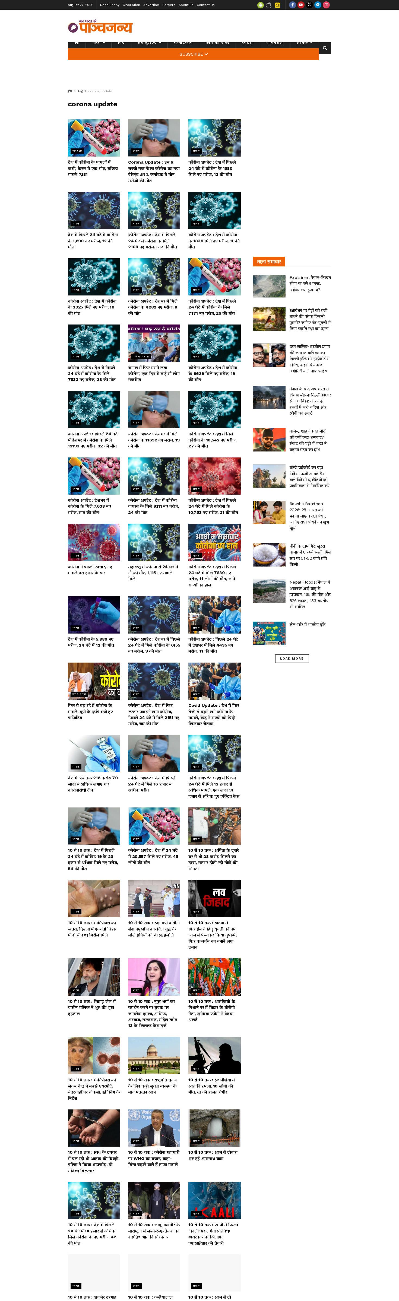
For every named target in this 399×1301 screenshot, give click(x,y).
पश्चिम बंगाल (141, 356)
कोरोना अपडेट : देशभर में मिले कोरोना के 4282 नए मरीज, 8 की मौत (153, 307)
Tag (80, 91)
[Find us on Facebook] (292, 5)
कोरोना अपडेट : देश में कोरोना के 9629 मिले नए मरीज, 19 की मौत (212, 373)
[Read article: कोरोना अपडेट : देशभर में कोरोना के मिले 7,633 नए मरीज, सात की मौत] (94, 476)
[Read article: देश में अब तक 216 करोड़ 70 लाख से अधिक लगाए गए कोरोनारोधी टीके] (94, 753)
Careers (168, 5)
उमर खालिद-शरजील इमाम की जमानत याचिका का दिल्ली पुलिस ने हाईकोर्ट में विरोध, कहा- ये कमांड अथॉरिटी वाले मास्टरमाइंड (310, 358)
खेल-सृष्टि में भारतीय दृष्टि (307, 624)
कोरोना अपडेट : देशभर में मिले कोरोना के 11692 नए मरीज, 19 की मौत (154, 439)
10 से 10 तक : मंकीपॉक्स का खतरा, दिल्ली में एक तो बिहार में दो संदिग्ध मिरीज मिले (92, 928)
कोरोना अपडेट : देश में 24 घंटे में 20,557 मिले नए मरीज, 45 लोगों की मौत (153, 856)
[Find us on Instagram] (326, 5)
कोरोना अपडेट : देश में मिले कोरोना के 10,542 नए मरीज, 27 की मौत (212, 439)
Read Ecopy (109, 5)
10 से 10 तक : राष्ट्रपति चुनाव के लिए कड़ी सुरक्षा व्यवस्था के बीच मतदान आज (152, 1086)
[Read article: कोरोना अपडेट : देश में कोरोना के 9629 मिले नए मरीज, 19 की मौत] (214, 343)
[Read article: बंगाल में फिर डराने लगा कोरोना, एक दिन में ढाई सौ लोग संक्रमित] (154, 343)
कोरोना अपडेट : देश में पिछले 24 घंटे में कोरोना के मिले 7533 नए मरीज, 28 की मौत (92, 373)
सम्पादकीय (183, 42)
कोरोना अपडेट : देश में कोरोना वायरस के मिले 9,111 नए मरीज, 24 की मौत (153, 506)
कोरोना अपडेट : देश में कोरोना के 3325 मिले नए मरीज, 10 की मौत (92, 307)
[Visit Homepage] (100, 26)
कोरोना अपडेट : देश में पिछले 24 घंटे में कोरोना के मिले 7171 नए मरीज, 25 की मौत (212, 307)
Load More (292, 658)
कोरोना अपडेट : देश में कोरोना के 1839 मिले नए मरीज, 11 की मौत (213, 240)
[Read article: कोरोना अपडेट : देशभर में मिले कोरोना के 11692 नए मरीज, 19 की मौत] (154, 409)
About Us (186, 5)
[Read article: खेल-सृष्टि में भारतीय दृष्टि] (269, 633)
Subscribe (191, 54)
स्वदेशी (248, 42)
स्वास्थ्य (77, 150)
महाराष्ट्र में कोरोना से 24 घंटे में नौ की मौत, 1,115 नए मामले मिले (153, 572)
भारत (96, 42)
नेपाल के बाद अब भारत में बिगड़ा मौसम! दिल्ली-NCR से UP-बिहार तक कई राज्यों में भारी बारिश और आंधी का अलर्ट (310, 401)
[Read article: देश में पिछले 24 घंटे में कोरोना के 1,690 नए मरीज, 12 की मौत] (94, 210)
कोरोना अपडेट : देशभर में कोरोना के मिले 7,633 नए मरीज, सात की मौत (89, 506)
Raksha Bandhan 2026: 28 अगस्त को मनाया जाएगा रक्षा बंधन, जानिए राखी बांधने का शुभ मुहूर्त (309, 516)
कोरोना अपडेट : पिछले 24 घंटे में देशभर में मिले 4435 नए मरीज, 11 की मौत (213, 645)
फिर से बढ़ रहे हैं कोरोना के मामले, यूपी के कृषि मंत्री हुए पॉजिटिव (90, 711)
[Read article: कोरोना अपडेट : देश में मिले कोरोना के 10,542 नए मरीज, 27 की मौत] (214, 409)
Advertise (151, 5)
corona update (100, 91)
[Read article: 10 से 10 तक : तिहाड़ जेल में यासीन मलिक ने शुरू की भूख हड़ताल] (94, 976)
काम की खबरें (217, 42)
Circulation (131, 5)
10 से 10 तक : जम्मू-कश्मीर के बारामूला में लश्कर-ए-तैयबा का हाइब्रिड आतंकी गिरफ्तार (154, 1230)
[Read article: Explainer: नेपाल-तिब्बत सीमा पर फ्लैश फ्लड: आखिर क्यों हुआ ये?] (269, 286)
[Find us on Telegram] (317, 5)
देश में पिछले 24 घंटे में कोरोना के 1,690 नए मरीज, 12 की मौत (93, 240)
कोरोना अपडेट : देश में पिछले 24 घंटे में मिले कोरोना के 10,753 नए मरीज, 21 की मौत (213, 506)
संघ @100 (147, 42)
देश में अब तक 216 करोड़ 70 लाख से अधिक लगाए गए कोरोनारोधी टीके (93, 784)
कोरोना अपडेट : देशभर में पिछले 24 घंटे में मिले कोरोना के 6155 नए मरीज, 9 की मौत (154, 645)
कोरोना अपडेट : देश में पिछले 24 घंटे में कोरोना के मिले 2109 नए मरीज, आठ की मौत (152, 240)
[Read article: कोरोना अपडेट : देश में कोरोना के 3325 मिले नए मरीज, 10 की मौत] (94, 276)
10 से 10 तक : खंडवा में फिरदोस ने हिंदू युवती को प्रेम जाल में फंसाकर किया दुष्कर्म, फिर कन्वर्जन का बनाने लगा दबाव (212, 935)
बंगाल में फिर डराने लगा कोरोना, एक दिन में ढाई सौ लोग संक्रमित (154, 373)
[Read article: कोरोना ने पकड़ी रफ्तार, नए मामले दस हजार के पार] (94, 542)
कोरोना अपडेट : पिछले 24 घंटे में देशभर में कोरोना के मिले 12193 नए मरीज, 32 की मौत (93, 439)
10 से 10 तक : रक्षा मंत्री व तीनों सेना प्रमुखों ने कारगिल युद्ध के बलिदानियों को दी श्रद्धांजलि (154, 928)
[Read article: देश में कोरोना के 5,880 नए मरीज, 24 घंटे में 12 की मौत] (94, 614)
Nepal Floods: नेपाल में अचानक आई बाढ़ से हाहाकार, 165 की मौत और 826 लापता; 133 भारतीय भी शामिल (310, 594)
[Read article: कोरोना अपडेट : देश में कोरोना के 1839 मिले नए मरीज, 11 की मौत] (214, 210)
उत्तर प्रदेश (79, 694)
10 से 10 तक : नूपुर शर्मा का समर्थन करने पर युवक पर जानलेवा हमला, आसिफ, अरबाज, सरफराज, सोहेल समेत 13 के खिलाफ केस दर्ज (152, 1013)
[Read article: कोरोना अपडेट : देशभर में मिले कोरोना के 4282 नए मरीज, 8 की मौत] (154, 276)
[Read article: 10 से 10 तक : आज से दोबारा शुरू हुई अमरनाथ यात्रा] (214, 1128)
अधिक (302, 42)
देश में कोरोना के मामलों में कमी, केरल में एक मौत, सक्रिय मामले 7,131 (93, 168)
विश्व (121, 42)
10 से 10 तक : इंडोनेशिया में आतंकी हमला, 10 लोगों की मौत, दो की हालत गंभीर (211, 1086)
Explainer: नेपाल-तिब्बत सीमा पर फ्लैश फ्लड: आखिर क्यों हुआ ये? (310, 283)
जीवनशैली (275, 42)
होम (70, 91)
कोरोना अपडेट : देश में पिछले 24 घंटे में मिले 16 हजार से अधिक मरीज (151, 784)
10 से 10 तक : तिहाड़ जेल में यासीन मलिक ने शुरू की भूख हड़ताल (91, 1007)
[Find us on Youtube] (301, 5)
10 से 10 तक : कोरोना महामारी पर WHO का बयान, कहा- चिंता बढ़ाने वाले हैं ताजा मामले (153, 1158)
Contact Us (206, 5)
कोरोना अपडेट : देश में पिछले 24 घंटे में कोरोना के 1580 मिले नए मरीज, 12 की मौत (212, 168)
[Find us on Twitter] (309, 5)
